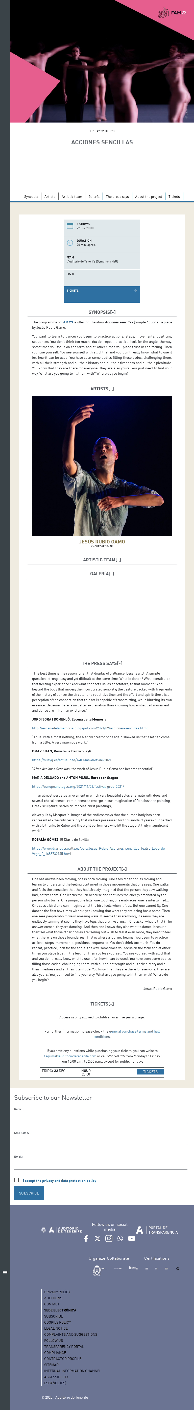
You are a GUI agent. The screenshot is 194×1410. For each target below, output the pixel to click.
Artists (49, 196)
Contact (52, 1304)
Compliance (55, 1352)
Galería (94, 196)
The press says (117, 196)
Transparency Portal (64, 1346)
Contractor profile (62, 1358)
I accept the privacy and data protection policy (59, 1180)
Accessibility (56, 1377)
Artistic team (72, 196)
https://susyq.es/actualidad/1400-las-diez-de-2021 (71, 760)
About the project (148, 196)
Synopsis (31, 196)
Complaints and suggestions (70, 1334)
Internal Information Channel (72, 1371)
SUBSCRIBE (29, 1193)
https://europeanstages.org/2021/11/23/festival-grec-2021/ (78, 786)
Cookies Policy (57, 1322)
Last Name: (21, 1133)
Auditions (53, 1298)
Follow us (53, 1340)
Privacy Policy (57, 1292)
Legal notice (56, 1328)
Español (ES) (55, 1383)
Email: (18, 1156)
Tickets (174, 196)
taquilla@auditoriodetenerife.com (70, 1056)
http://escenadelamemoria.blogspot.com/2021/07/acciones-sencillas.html (90, 728)
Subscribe (53, 1316)
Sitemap (51, 1365)
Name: (18, 1109)
